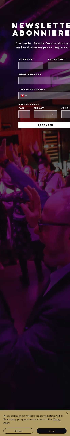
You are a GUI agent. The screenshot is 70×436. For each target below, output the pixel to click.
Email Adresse (30, 74)
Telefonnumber (31, 89)
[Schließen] (65, 415)
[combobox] (45, 114)
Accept (51, 431)
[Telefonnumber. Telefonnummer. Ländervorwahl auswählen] (24, 95)
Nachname (57, 59)
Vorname (26, 59)
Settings (18, 431)
